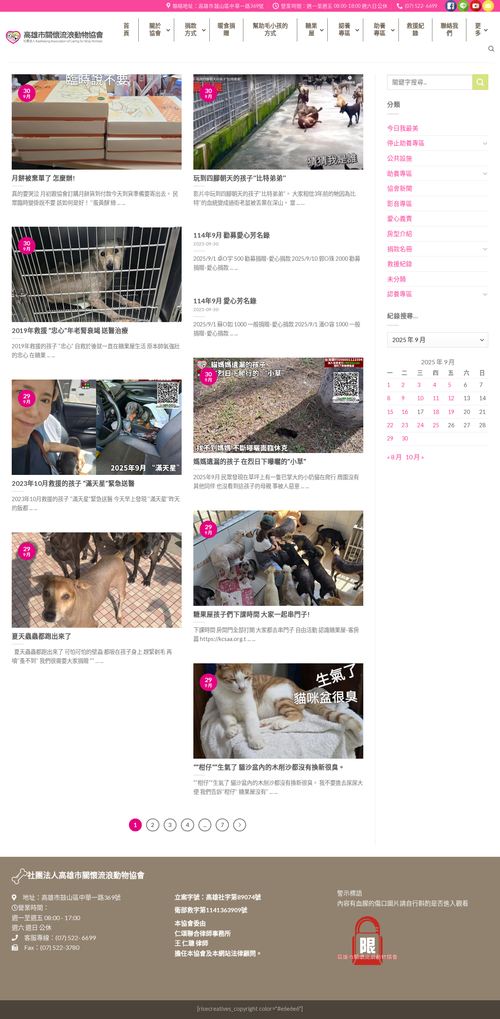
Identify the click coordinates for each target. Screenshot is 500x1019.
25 (436, 425)
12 (451, 398)
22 (390, 425)
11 (436, 398)
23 (405, 425)
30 (405, 438)
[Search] (491, 48)
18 (436, 411)
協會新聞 (399, 188)
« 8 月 (394, 456)
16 (405, 411)
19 (451, 411)
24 (420, 425)
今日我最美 (402, 128)
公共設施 (399, 158)
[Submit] (480, 82)
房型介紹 (399, 233)
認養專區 (399, 293)
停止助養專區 (406, 143)
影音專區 (399, 203)
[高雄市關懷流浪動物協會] (54, 37)
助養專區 (399, 173)
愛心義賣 (399, 218)
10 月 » (414, 456)
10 (420, 398)
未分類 (396, 279)
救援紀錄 (399, 263)
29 (390, 438)
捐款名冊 (399, 249)
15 (390, 411)
